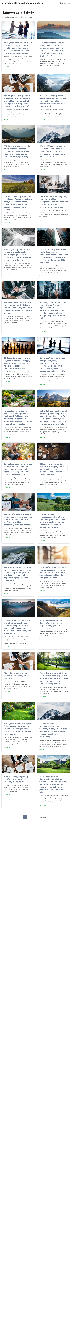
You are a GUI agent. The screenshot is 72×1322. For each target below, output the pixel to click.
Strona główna (65, 3)
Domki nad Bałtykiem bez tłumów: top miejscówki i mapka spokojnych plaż (50, 623)
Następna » (43, 817)
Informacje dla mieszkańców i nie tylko (23, 3)
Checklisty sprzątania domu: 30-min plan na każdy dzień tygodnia (17, 676)
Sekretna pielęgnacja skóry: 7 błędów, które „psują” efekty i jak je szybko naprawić (17, 779)
